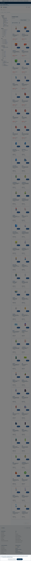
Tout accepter (20, 559)
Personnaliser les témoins (12, 559)
